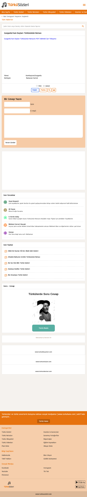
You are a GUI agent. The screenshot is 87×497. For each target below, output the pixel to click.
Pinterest (5, 475)
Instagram (47, 468)
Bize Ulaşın (48, 455)
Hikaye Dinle (48, 446)
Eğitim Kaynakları (50, 442)
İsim (32, 104)
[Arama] (83, 26)
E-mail (33, 111)
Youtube (5, 471)
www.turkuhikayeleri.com (43, 352)
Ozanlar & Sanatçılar (51, 432)
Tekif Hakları (6, 459)
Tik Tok (46, 471)
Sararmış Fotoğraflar (51, 435)
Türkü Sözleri (18, 12)
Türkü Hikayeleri (49, 12)
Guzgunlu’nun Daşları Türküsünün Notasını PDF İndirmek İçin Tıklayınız (30, 39)
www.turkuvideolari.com (43, 371)
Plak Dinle (5, 446)
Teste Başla (43, 328)
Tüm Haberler (7, 19)
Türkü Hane (43, 421)
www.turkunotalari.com (43, 362)
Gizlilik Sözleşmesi (50, 459)
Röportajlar (48, 439)
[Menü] (84, 5)
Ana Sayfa (6, 12)
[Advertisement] (43, 56)
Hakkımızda (6, 455)
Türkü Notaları (33, 12)
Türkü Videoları (65, 12)
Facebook (5, 468)
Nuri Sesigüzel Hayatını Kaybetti (15, 16)
